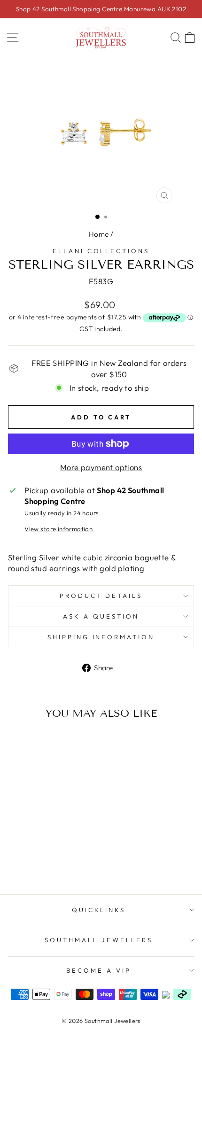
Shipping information (101, 637)
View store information (58, 529)
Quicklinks (99, 910)
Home (99, 234)
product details (101, 595)
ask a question (101, 616)
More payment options (101, 467)
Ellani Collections (101, 251)
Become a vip (98, 970)
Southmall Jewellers (99, 940)
